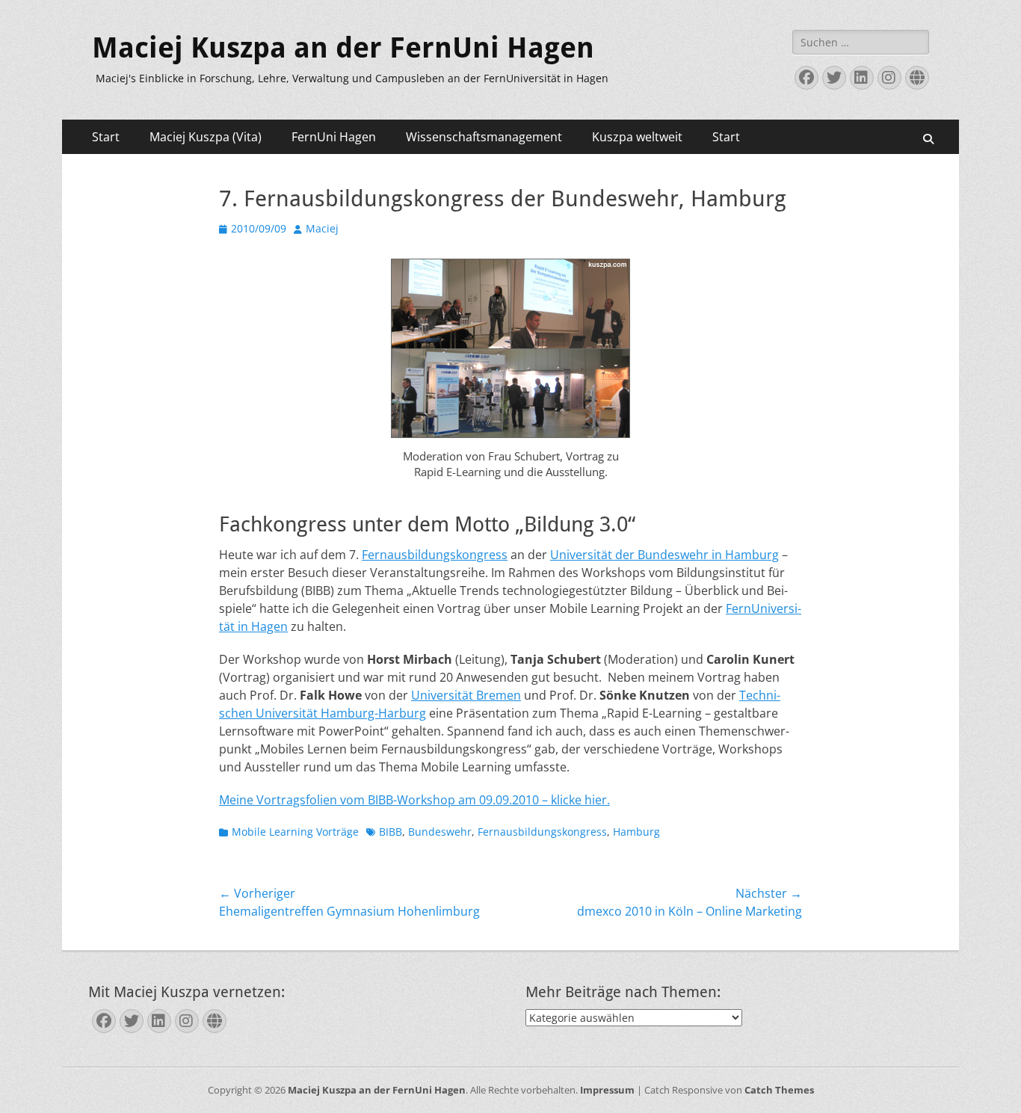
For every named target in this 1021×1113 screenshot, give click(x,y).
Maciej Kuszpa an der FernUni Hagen (343, 47)
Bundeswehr (440, 831)
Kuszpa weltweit (637, 137)
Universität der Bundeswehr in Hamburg (664, 554)
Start (106, 137)
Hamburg (636, 831)
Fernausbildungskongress (435, 554)
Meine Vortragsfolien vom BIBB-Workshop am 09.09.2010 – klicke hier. (414, 800)
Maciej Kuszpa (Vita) (205, 137)
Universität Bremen (466, 695)
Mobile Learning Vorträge (295, 831)
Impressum (607, 1090)
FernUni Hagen (334, 137)
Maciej (322, 228)
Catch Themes (779, 1090)
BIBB (390, 831)
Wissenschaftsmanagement (484, 137)
